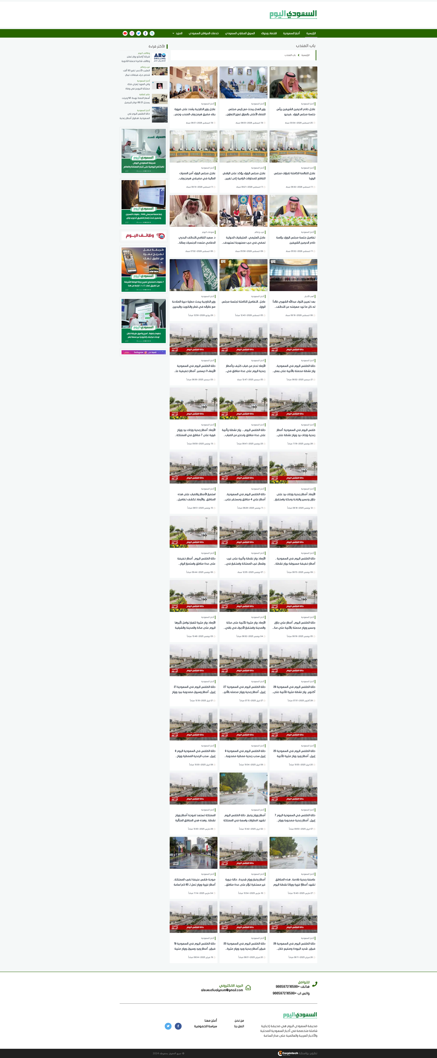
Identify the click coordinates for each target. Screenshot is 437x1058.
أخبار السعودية (291, 33)
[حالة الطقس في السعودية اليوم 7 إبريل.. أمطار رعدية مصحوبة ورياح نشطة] (293, 788)
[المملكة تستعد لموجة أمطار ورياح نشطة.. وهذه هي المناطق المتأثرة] (193, 788)
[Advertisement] (205, 14)
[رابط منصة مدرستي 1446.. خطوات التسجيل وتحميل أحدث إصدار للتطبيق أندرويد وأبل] (144, 201)
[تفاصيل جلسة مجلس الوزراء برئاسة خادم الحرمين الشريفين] (293, 210)
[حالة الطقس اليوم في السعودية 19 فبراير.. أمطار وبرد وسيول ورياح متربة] (193, 916)
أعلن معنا (211, 1020)
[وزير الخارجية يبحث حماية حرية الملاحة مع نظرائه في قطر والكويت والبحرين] (193, 274)
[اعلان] (144, 352)
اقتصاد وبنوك (269, 33)
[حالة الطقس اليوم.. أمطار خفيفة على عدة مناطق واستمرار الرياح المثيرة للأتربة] (193, 531)
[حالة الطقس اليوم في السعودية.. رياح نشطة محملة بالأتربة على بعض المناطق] (293, 339)
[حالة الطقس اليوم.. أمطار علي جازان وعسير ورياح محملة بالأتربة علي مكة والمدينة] (293, 595)
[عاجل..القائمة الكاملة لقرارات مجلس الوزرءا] (293, 146)
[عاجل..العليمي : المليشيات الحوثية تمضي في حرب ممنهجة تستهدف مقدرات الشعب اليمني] (243, 210)
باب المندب (290, 55)
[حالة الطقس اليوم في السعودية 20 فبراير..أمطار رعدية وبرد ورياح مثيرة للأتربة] (243, 916)
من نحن (239, 1020)
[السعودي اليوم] (294, 14)
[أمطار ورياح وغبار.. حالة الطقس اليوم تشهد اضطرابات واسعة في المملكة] (243, 788)
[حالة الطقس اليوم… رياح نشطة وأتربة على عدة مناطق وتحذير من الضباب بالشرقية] (243, 403)
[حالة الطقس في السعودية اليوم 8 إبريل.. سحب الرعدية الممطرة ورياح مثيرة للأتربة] (193, 724)
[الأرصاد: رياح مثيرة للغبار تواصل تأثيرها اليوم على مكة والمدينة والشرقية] (193, 595)
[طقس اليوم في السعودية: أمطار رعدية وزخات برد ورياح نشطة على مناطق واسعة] (293, 403)
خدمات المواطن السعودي (204, 33)
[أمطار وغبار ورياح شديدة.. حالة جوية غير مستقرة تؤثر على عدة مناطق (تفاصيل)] (243, 852)
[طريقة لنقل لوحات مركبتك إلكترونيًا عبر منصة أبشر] (144, 320)
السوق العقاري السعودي (240, 33)
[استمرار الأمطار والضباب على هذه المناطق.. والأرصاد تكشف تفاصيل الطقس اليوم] (193, 467)
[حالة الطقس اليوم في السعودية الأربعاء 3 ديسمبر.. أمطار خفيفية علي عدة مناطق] (193, 339)
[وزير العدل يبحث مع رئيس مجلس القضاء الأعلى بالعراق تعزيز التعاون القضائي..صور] (243, 82)
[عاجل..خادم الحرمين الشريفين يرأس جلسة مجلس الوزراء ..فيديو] (293, 82)
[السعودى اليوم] (300, 1015)
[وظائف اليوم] (144, 235)
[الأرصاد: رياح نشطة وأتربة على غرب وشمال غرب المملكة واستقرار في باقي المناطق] (243, 531)
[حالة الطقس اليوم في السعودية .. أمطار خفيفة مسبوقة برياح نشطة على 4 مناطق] (293, 531)
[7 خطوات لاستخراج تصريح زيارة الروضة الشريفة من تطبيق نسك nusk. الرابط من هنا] (144, 269)
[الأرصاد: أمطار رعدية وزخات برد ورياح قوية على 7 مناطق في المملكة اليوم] (193, 403)
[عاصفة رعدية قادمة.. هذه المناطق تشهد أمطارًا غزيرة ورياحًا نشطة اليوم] (293, 852)
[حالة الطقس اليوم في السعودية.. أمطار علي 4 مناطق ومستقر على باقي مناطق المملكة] (243, 467)
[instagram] (132, 33)
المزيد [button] (178, 33)
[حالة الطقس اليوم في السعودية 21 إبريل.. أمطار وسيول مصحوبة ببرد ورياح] (193, 659)
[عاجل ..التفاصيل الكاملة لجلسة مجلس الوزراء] (243, 274)
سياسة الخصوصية (205, 1026)
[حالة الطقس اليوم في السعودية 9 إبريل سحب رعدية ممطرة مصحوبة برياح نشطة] (243, 724)
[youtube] (125, 33)
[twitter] (138, 33)
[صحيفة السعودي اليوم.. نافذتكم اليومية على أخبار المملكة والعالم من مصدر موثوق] (144, 150)
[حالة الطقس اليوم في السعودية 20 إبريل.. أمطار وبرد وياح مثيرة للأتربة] (293, 724)
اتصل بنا (239, 1026)
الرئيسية (311, 33)
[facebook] (145, 33)
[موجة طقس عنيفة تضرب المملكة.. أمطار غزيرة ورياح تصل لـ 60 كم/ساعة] (193, 852)
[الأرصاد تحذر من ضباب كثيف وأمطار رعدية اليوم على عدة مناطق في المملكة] (243, 339)
